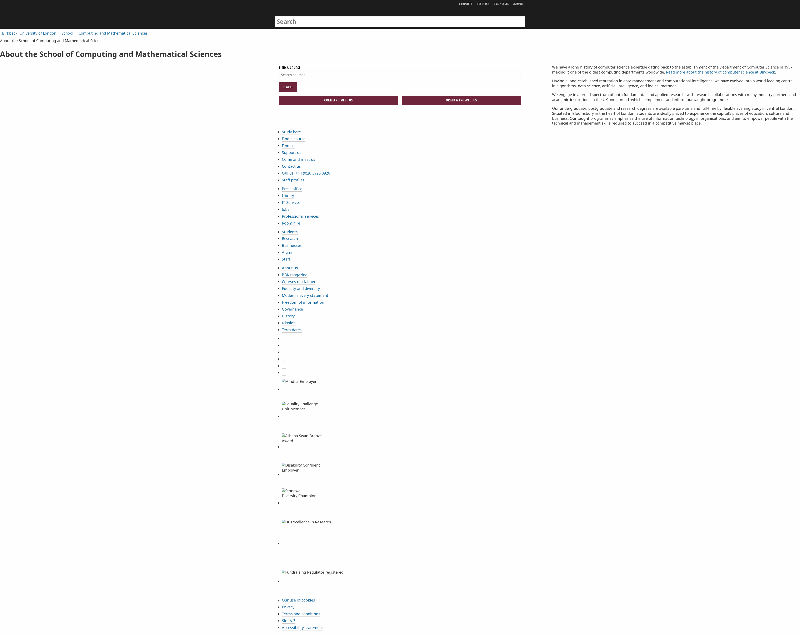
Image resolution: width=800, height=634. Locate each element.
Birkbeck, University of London (29, 33)
